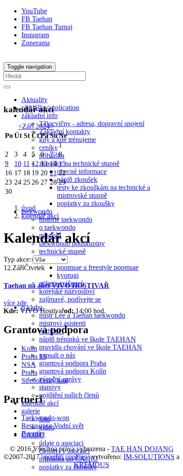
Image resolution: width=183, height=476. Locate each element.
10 (17, 163)
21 (53, 173)
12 (35, 163)
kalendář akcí (40, 216)
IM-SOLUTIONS (149, 456)
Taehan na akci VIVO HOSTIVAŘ (56, 285)
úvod (28, 208)
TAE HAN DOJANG (142, 448)
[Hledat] (7, 87)
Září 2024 (36, 126)
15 (62, 163)
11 (26, 163)
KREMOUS (91, 464)
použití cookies (65, 456)
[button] (39, 115)
